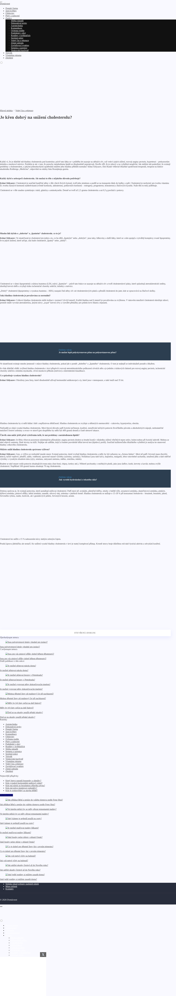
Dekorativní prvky (13, 727)
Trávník (9, 756)
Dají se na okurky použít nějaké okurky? (17, 717)
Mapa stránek (11, 886)
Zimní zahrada (12, 769)
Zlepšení (9, 771)
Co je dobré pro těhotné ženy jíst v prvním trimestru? (23, 851)
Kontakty (10, 889)
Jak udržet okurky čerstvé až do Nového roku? (20, 870)
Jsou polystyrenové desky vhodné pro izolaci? (20, 647)
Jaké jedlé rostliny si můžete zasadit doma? (18, 879)
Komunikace (11, 734)
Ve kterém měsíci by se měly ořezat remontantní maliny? (24, 814)
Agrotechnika (11, 724)
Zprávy (9, 935)
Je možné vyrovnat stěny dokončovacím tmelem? (21, 689)
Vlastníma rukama (13, 761)
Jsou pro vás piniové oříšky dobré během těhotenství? (23, 658)
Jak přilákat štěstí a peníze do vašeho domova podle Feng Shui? (27, 804)
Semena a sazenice (14, 751)
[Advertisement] (88, 89)
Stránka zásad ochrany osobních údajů (22, 884)
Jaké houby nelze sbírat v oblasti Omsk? (17, 842)
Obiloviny (10, 736)
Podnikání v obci (13, 744)
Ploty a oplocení (13, 741)
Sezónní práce (12, 754)
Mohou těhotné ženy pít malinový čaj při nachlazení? (23, 698)
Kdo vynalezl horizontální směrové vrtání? (24, 783)
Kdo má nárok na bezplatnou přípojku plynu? (25, 785)
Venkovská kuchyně (14, 759)
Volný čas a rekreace (14, 764)
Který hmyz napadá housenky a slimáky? (23, 780)
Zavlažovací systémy (15, 766)
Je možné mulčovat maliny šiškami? (15, 832)
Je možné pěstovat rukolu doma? (14, 670)
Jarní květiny (11, 732)
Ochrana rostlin (12, 739)
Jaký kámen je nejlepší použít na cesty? (17, 823)
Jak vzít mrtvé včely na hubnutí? (14, 860)
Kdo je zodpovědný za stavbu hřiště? (22, 790)
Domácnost (5, 3)
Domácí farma (12, 729)
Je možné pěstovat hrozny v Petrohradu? (17, 680)
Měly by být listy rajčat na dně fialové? (17, 708)
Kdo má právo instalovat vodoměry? (21, 788)
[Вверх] (1, 906)
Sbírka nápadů (12, 749)
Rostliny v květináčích (15, 746)
